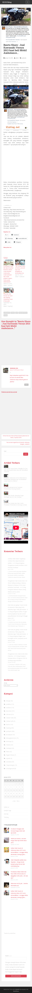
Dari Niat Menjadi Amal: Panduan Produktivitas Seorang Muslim (13, 488)
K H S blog (7, 2)
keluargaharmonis (11, 738)
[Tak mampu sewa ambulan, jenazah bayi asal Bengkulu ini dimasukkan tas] (20, 262)
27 (11, 796)
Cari (5, 451)
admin (17, 58)
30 (19, 796)
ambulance (6, 312)
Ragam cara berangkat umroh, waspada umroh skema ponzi (17, 638)
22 (16, 793)
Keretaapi (8, 741)
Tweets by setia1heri (9, 933)
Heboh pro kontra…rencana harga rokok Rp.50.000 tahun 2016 (19, 841)
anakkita (8, 704)
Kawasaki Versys (23, 312)
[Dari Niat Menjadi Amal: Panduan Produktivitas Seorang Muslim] (6, 485)
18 (5, 793)
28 (14, 796)
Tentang (6, 817)
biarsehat (8, 711)
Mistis (7, 751)
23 (19, 793)
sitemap (6, 814)
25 (5, 796)
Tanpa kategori (10, 765)
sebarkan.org (14, 368)
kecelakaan (9, 734)
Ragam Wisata (10, 755)
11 (5, 790)
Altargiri (8, 701)
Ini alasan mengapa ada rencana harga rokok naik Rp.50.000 (18, 831)
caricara (8, 714)
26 (8, 796)
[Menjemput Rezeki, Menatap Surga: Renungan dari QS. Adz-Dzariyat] (6, 493)
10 (22, 787)
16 (19, 790)
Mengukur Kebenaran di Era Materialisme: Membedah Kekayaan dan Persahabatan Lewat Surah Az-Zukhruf (15, 479)
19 (8, 793)
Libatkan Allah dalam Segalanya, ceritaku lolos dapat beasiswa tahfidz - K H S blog (17, 561)
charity (12, 312)
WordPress (16, 991)
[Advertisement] (16, 163)
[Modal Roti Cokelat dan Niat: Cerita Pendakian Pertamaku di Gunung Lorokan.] (6, 501)
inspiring (8, 728)
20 (11, 793)
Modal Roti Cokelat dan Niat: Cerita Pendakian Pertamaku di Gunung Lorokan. (15, 504)
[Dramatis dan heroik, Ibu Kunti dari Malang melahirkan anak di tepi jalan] (8, 290)
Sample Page (7, 810)
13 (11, 790)
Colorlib (17, 989)
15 (16, 790)
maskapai (8, 748)
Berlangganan (16, 976)
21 (14, 793)
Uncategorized (10, 768)
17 (22, 790)
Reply (26, 384)
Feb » (18, 801)
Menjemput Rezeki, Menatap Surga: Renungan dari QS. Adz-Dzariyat (14, 496)
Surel (8, 956)
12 (8, 790)
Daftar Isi (6, 807)
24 (22, 793)
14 (14, 790)
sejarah (8, 758)
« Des (14, 801)
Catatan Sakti (9, 718)
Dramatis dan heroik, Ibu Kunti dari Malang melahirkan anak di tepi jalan (8, 297)
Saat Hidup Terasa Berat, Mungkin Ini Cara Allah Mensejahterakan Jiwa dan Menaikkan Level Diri (16, 470)
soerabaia (9, 762)
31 (22, 796)
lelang (5, 315)
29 (16, 796)
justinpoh (8, 731)
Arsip (5, 683)
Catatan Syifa (9, 721)
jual (16, 312)
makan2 (8, 745)
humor (8, 724)
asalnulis (24, 58)
